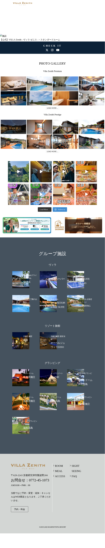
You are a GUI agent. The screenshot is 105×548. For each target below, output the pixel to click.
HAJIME (55, 377)
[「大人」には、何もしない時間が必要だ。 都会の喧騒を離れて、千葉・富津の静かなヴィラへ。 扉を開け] (41, 171)
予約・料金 (19, 509)
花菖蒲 (26, 305)
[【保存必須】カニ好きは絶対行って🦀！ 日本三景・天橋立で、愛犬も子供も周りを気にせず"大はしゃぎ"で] (63, 194)
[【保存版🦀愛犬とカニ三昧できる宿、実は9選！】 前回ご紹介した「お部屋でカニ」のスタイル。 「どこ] (86, 171)
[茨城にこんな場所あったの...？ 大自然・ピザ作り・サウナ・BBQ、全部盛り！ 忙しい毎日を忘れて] (18, 171)
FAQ (74, 476)
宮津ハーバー (58, 279)
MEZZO (81, 275)
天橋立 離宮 (27, 336)
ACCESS (60, 476)
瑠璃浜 (26, 282)
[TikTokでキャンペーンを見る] (42, 228)
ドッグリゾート (57, 373)
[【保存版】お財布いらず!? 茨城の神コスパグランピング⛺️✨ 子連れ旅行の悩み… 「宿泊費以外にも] (41, 194)
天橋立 (53, 275)
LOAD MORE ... (52, 108)
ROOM (59, 465)
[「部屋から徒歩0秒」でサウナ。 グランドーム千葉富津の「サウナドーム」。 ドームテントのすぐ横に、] (63, 171)
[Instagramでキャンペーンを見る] (25, 228)
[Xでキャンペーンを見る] (33, 228)
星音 (25, 340)
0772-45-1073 (39, 480)
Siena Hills (54, 299)
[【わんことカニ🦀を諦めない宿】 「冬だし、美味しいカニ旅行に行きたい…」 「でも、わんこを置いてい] (86, 194)
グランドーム (28, 397)
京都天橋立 (29, 377)
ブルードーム (28, 373)
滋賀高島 (55, 401)
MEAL (59, 471)
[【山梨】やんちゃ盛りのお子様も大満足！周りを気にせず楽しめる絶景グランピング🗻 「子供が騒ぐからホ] (18, 194)
